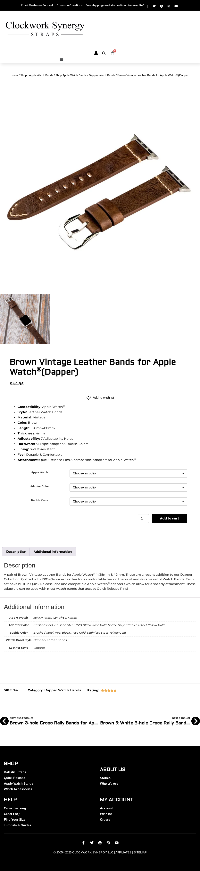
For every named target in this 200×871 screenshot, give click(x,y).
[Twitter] (154, 6)
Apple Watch (39, 472)
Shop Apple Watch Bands (71, 75)
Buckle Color (39, 500)
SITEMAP (140, 852)
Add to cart (169, 518)
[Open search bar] (104, 53)
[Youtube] (176, 6)
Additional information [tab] (53, 552)
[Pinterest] (161, 6)
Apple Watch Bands (41, 75)
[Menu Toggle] (61, 59)
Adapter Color (39, 486)
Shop (23, 75)
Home (14, 75)
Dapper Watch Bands (102, 75)
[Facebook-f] (147, 6)
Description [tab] (16, 552)
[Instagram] (168, 6)
